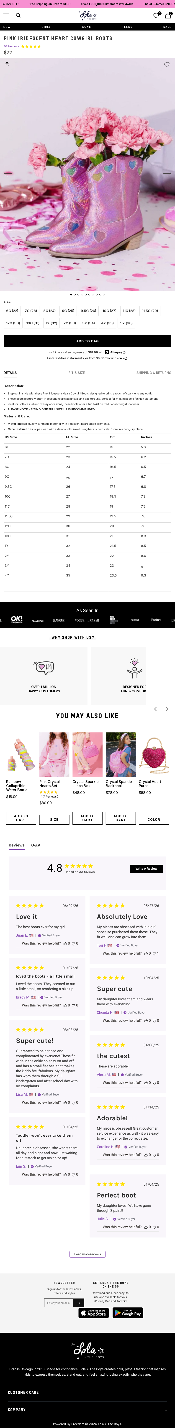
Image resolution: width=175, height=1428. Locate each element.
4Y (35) (107, 323)
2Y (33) (70, 323)
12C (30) (13, 323)
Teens (127, 26)
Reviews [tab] (17, 845)
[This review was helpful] (65, 943)
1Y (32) (51, 323)
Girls (46, 26)
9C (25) (68, 311)
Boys (86, 26)
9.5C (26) (88, 311)
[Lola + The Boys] (87, 15)
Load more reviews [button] (87, 1254)
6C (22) (12, 311)
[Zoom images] (7, 64)
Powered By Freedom (68, 1424)
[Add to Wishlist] (167, 64)
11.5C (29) (150, 311)
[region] (73, 676)
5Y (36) (126, 323)
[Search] (17, 16)
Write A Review (146, 868)
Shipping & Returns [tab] (153, 373)
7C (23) (31, 311)
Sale (167, 26)
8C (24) (49, 311)
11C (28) (129, 311)
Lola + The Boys (109, 1424)
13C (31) (32, 323)
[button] (6, 15)
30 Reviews (11, 46)
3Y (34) (88, 323)
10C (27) (109, 311)
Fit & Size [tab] (77, 373)
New (7, 26)
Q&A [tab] (35, 845)
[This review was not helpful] (73, 943)
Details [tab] (10, 373)
